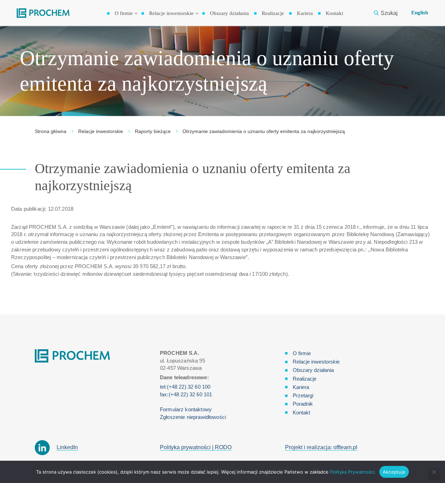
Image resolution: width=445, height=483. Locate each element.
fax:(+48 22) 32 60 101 (186, 394)
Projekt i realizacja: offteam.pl (321, 447)
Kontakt (301, 412)
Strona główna (50, 131)
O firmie (302, 353)
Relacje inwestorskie (100, 131)
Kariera (301, 387)
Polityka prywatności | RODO (196, 447)
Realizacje (304, 379)
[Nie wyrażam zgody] (434, 474)
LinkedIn (67, 447)
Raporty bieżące (153, 131)
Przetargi (303, 395)
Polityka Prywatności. (353, 472)
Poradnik (303, 404)
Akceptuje (394, 472)
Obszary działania (313, 370)
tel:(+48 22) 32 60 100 (185, 387)
